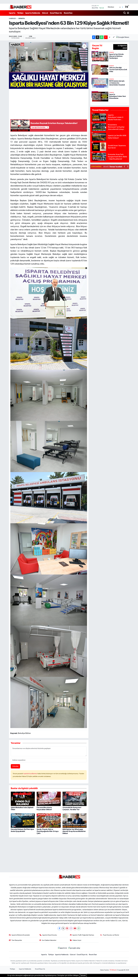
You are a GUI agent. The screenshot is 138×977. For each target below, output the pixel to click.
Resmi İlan (68, 13)
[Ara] (124, 13)
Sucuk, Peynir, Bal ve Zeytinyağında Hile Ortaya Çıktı (47, 831)
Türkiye (20, 13)
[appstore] (62, 948)
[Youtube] (75, 928)
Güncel (45, 13)
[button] (124, 166)
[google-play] (74, 948)
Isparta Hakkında (32, 13)
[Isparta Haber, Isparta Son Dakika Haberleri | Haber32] (20, 7)
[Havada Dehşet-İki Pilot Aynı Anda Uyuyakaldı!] (23, 821)
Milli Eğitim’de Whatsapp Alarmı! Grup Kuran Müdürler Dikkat (74, 831)
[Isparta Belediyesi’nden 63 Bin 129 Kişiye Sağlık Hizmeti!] (48, 65)
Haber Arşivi (77, 940)
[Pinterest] (67, 928)
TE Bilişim (113, 970)
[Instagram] (71, 928)
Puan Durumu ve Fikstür (111, 935)
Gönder (15, 766)
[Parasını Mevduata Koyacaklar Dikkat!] (49, 799)
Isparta (12, 13)
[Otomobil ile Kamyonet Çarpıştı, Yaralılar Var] (75, 799)
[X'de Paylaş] (97, 37)
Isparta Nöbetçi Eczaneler (21, 935)
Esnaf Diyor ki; (56, 13)
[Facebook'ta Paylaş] (93, 37)
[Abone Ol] (122, 37)
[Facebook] (59, 928)
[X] (63, 928)
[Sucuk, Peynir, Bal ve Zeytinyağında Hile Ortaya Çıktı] (49, 821)
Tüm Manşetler (16, 940)
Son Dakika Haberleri (49, 940)
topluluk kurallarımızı (30, 773)
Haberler (12, 18)
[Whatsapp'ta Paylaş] (102, 37)
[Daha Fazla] (106, 37)
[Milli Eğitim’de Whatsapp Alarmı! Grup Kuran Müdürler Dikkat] (75, 821)
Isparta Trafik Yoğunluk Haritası (83, 935)
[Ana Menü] (127, 13)
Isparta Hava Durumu (49, 935)
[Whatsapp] (79, 928)
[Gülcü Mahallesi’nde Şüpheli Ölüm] (23, 799)
